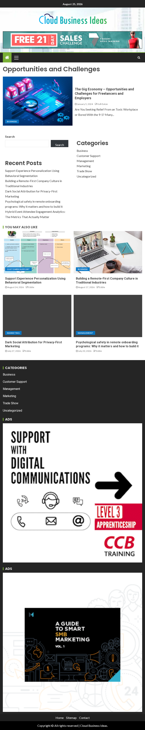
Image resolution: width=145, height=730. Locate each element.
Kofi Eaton (102, 104)
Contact (84, 717)
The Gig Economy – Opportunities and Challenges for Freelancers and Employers (104, 93)
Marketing (84, 166)
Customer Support (88, 156)
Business (12, 121)
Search (10, 136)
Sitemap (71, 717)
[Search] (139, 57)
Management (85, 161)
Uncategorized (86, 176)
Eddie (31, 287)
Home (60, 717)
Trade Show (84, 171)
